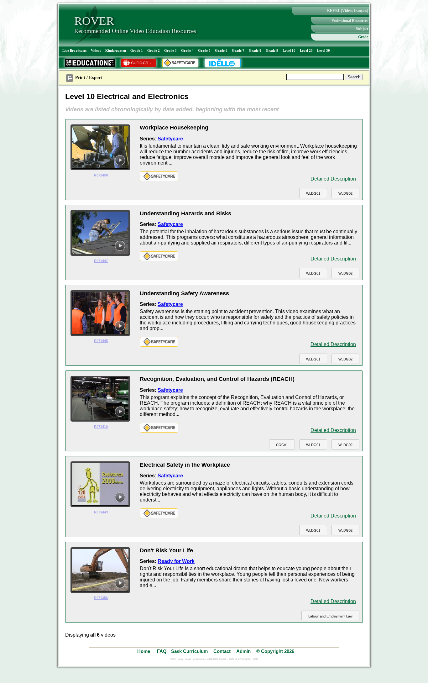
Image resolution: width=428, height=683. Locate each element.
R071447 (101, 261)
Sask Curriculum (189, 651)
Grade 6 (221, 50)
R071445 (101, 341)
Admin (243, 651)
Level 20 (306, 50)
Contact (222, 651)
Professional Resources (349, 20)
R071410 (101, 426)
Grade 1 (136, 50)
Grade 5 (204, 50)
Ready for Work (176, 561)
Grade (363, 37)
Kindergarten (115, 50)
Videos (96, 50)
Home (144, 651)
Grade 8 (255, 50)
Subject (362, 29)
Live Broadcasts (74, 50)
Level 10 (289, 50)
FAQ (162, 651)
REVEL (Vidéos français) (347, 10)
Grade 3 (170, 50)
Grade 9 (272, 50)
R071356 (101, 598)
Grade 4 (187, 50)
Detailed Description (333, 178)
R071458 (101, 175)
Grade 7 (238, 50)
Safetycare (170, 138)
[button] (313, 193)
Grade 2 (153, 50)
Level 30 (323, 50)
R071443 (101, 512)
